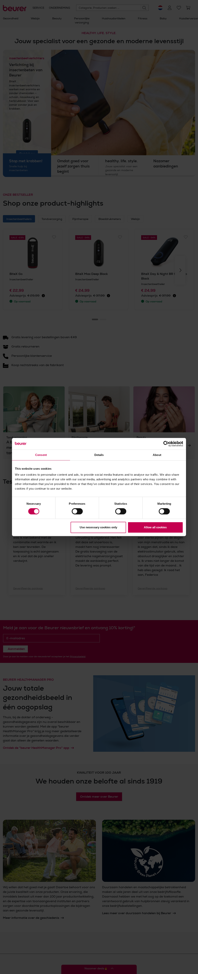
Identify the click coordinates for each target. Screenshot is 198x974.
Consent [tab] (41, 455)
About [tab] (157, 455)
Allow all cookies (155, 527)
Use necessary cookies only (98, 527)
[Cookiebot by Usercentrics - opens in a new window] (166, 444)
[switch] (77, 511)
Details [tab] (99, 455)
